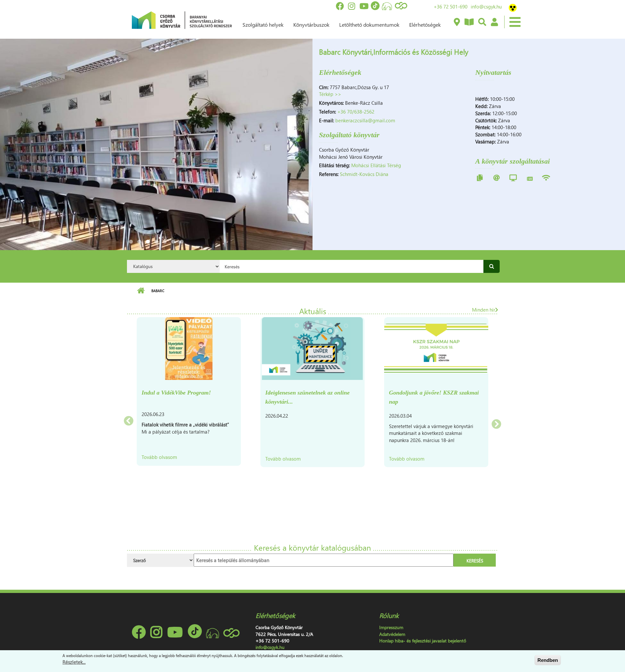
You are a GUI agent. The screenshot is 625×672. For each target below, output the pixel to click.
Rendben (547, 660)
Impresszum (391, 627)
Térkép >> (330, 94)
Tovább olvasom (159, 457)
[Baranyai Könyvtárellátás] (456, 22)
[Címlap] (182, 19)
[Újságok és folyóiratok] (530, 178)
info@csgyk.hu (486, 6)
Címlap (141, 291)
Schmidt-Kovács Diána (364, 174)
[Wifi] (546, 177)
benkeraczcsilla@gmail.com (365, 120)
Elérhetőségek (425, 24)
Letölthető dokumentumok (369, 24)
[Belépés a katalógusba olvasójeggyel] (494, 22)
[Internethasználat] (496, 177)
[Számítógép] (513, 177)
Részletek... (74, 662)
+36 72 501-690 (450, 6)
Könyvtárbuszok (311, 24)
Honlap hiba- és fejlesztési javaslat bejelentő (422, 641)
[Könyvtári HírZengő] (469, 22)
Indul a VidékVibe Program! (176, 392)
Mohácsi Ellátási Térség (376, 165)
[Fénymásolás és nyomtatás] (480, 177)
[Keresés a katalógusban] (482, 22)
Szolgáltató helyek (263, 24)
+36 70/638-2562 (355, 111)
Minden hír (483, 309)
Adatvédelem (392, 634)
